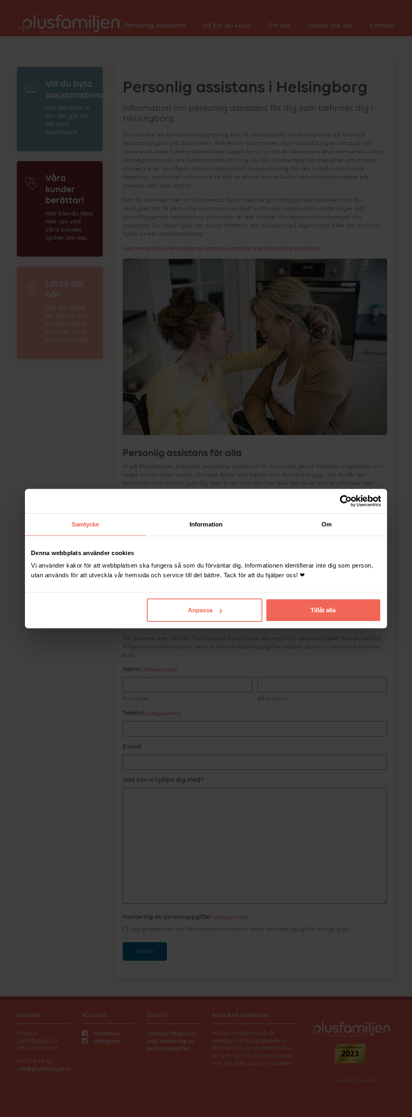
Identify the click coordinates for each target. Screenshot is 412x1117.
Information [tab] (206, 523)
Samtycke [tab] (85, 523)
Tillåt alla (323, 610)
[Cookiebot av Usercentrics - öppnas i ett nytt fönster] (346, 501)
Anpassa (200, 610)
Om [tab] (326, 523)
